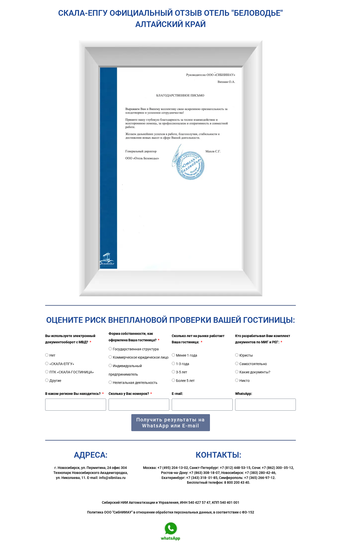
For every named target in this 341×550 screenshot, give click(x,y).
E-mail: (177, 394)
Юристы (246, 355)
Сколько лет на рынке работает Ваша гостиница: (198, 339)
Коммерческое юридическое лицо (141, 357)
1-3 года (182, 364)
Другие (55, 381)
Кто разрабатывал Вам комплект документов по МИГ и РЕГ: (262, 339)
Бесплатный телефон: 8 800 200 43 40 (218, 482)
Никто (244, 381)
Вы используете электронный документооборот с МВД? (70, 339)
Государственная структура (136, 349)
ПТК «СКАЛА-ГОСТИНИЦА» (71, 372)
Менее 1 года (186, 355)
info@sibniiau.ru (112, 478)
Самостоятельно (253, 364)
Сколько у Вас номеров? (129, 394)
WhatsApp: (243, 394)
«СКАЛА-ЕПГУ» (61, 364)
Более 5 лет (185, 381)
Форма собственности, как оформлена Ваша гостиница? (133, 337)
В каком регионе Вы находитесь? (73, 394)
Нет (52, 355)
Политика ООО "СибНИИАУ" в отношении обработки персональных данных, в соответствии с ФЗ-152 (170, 512)
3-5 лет (181, 372)
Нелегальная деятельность (135, 383)
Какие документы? (254, 372)
